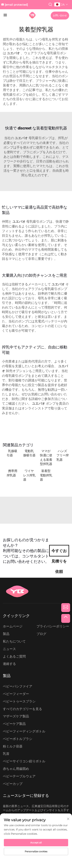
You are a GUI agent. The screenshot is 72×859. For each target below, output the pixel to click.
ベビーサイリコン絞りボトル (24, 761)
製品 (6, 634)
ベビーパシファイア (17, 686)
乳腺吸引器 (12, 453)
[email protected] (16, 4)
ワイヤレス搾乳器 (29, 475)
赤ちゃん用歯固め (16, 769)
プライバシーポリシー (52, 626)
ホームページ (12, 626)
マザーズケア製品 (16, 716)
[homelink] (32, 15)
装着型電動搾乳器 (46, 475)
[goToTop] (65, 618)
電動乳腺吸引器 (29, 453)
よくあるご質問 (14, 656)
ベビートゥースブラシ (19, 701)
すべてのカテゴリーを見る (22, 709)
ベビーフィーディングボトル (24, 731)
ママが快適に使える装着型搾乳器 (46, 457)
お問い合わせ (60, 15)
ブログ (41, 634)
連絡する (9, 664)
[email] (65, 607)
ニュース (9, 649)
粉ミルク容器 (12, 746)
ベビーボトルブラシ (17, 739)
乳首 (6, 754)
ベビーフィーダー (16, 694)
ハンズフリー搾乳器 (62, 455)
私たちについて (14, 641)
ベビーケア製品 (14, 724)
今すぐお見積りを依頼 (59, 552)
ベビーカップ (12, 784)
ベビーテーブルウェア (19, 776)
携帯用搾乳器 (12, 473)
